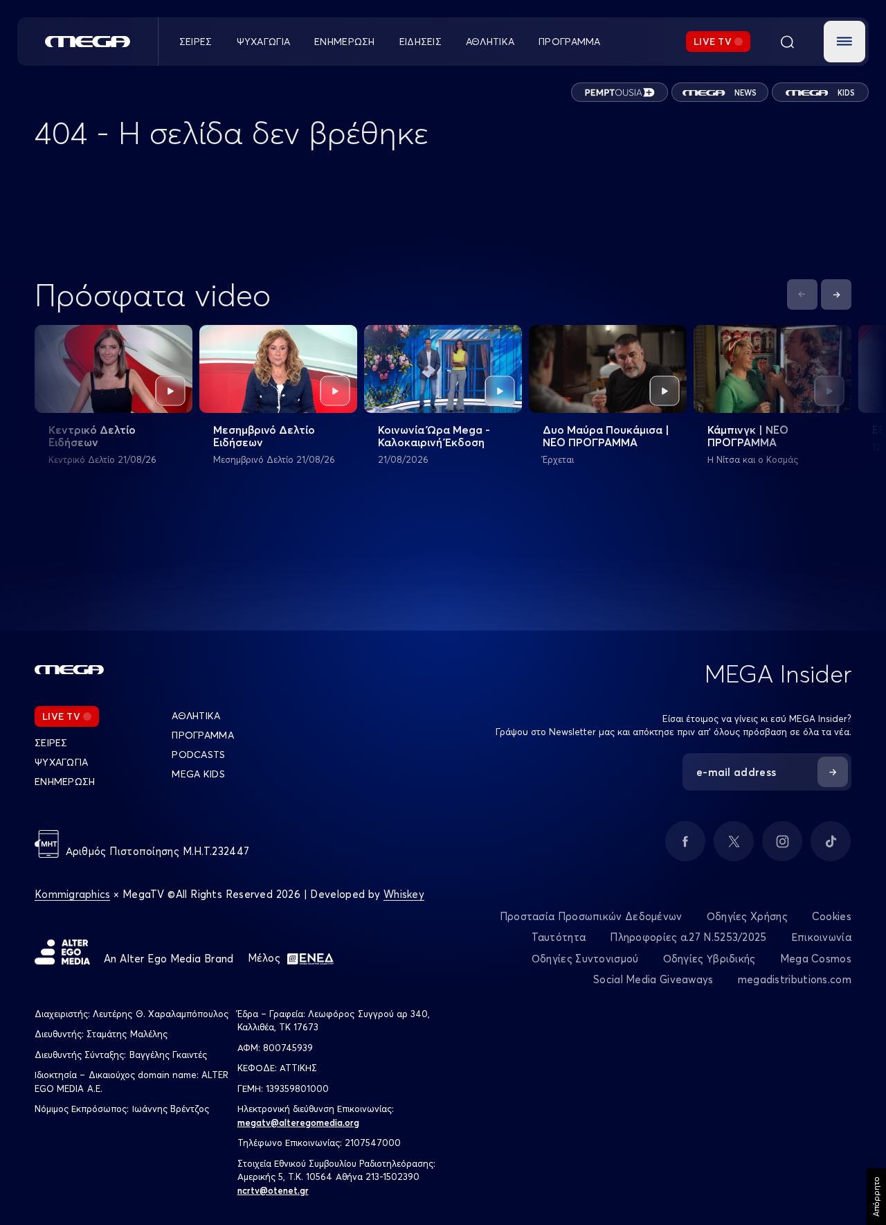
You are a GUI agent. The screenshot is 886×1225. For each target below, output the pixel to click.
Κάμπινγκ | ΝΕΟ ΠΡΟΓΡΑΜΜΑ (747, 436)
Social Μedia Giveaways (653, 979)
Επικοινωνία (821, 937)
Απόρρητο (876, 1196)
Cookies (831, 916)
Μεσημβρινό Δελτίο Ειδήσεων (264, 436)
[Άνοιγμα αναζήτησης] (787, 41)
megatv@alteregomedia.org (298, 1122)
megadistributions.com (794, 979)
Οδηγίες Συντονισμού (585, 958)
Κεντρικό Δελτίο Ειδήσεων (92, 436)
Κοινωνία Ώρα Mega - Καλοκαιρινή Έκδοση (434, 436)
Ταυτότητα (559, 937)
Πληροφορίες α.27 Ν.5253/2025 (688, 937)
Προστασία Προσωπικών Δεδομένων (591, 916)
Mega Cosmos (815, 958)
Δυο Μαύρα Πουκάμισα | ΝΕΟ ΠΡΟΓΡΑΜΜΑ (606, 436)
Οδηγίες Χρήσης (747, 916)
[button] (844, 41)
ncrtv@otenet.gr (273, 1190)
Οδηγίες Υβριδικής (709, 958)
